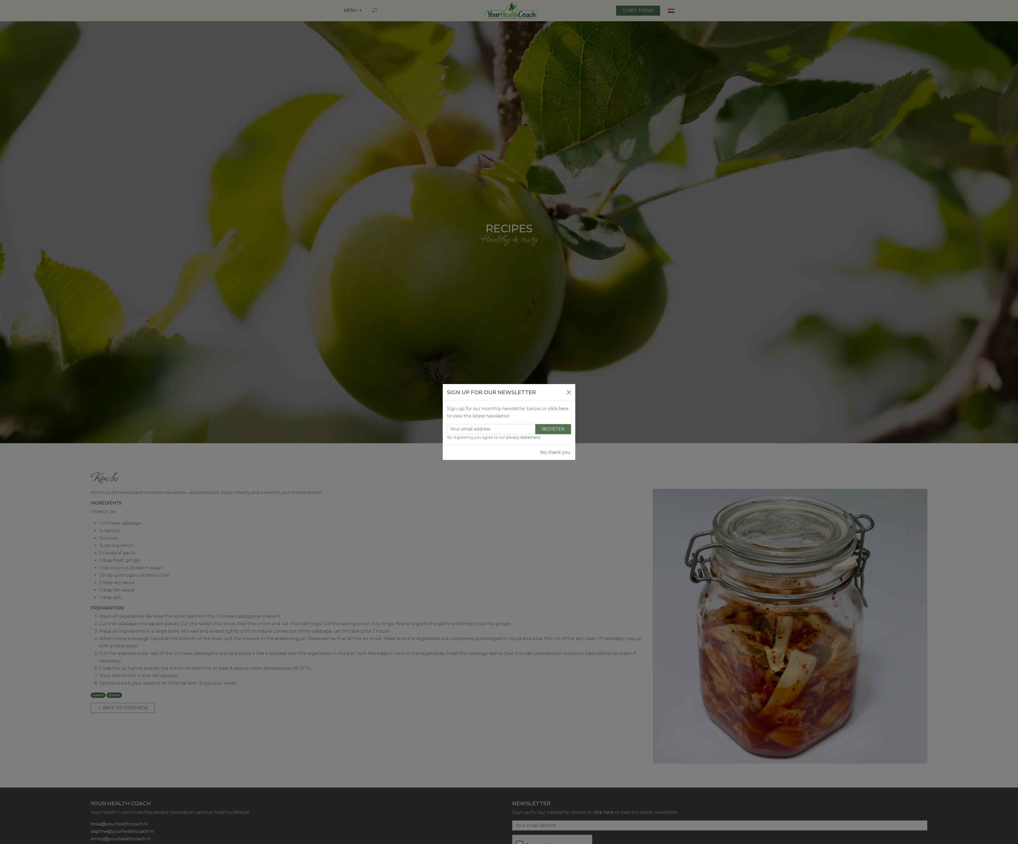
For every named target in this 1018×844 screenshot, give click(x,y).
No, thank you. (555, 452)
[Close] (569, 392)
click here (558, 408)
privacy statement (523, 437)
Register (553, 429)
